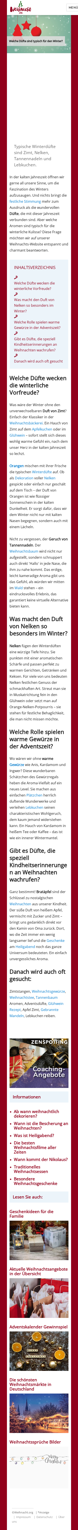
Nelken (49, 478)
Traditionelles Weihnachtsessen (31, 1169)
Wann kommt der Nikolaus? (41, 1159)
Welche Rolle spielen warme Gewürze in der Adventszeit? (37, 325)
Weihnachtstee (22, 997)
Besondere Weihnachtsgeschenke (35, 1181)
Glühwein (17, 435)
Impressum (23, 1517)
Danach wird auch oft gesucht (38, 361)
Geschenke (56, 940)
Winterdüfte (42, 472)
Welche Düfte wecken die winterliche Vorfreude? (34, 286)
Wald (19, 587)
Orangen (17, 465)
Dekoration (24, 478)
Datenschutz (44, 1517)
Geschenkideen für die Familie (32, 1214)
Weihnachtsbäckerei (26, 423)
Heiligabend (25, 946)
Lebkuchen (34, 807)
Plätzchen (34, 795)
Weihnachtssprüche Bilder (35, 1442)
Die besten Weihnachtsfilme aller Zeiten (35, 1147)
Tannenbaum (47, 997)
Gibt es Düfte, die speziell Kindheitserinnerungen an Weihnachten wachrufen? (35, 344)
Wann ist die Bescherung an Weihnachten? (41, 1125)
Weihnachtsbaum (24, 551)
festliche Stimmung (25, 201)
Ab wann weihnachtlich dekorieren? (36, 1113)
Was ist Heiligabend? (34, 1135)
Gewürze (17, 764)
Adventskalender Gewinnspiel (39, 1327)
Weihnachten (20, 904)
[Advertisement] (39, 97)
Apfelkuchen (42, 429)
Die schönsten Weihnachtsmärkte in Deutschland (30, 1384)
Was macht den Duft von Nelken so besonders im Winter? (34, 305)
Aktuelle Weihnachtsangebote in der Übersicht (39, 1271)
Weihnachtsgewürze (48, 991)
